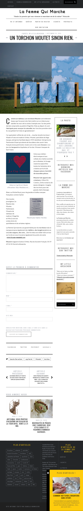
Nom (8, 296)
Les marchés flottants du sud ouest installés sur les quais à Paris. (18, 375)
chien (8, 459)
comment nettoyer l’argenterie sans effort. (66, 496)
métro (28, 472)
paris (21, 475)
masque (16, 472)
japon (14, 469)
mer (23, 472)
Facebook (12, 347)
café (30, 453)
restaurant (18, 481)
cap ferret (28, 359)
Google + (47, 347)
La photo (63, 468)
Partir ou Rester (42, 22)
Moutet (38, 359)
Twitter (23, 347)
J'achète (25, 33)
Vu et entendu (16, 22)
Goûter (29, 22)
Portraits (68, 22)
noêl (16, 475)
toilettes (9, 484)
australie (25, 450)
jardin (20, 469)
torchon (47, 359)
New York (10, 475)
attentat (17, 450)
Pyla (20, 478)
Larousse (27, 469)
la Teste (34, 469)
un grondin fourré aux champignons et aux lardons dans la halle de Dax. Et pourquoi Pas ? (66, 146)
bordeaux (23, 453)
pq (16, 478)
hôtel (31, 466)
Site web (9, 315)
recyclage (10, 481)
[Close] (48, 473)
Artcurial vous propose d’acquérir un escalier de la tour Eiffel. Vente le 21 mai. (17, 422)
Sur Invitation (41, 27)
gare (19, 466)
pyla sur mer (27, 478)
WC (34, 484)
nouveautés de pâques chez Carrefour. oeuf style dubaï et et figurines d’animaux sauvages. (41, 427)
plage (27, 475)
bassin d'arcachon (16, 359)
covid (18, 463)
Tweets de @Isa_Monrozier (65, 255)
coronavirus (10, 463)
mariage (9, 472)
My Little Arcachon (36, 33)
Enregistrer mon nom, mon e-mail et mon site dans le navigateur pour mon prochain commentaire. (26, 329)
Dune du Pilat (11, 466)
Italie (8, 469)
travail (16, 484)
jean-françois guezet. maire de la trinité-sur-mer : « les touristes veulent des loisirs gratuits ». (41, 377)
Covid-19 (25, 463)
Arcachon (10, 450)
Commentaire (11, 273)
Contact (11, 6)
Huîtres (25, 466)
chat (31, 456)
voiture (23, 484)
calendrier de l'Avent (13, 456)
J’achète (56, 22)
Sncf (31, 481)
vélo (29, 484)
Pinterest (35, 347)
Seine (25, 481)
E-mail (9, 306)
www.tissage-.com (16, 237)
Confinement (24, 459)
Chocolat (15, 459)
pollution (9, 478)
